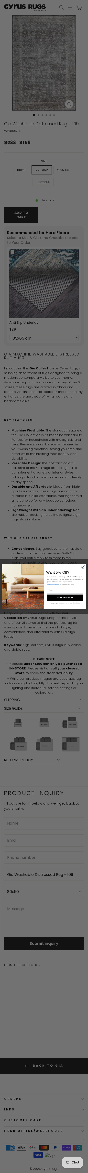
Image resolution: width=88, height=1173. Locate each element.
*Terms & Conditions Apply (53, 584)
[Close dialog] (83, 567)
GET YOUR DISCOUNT (65, 598)
